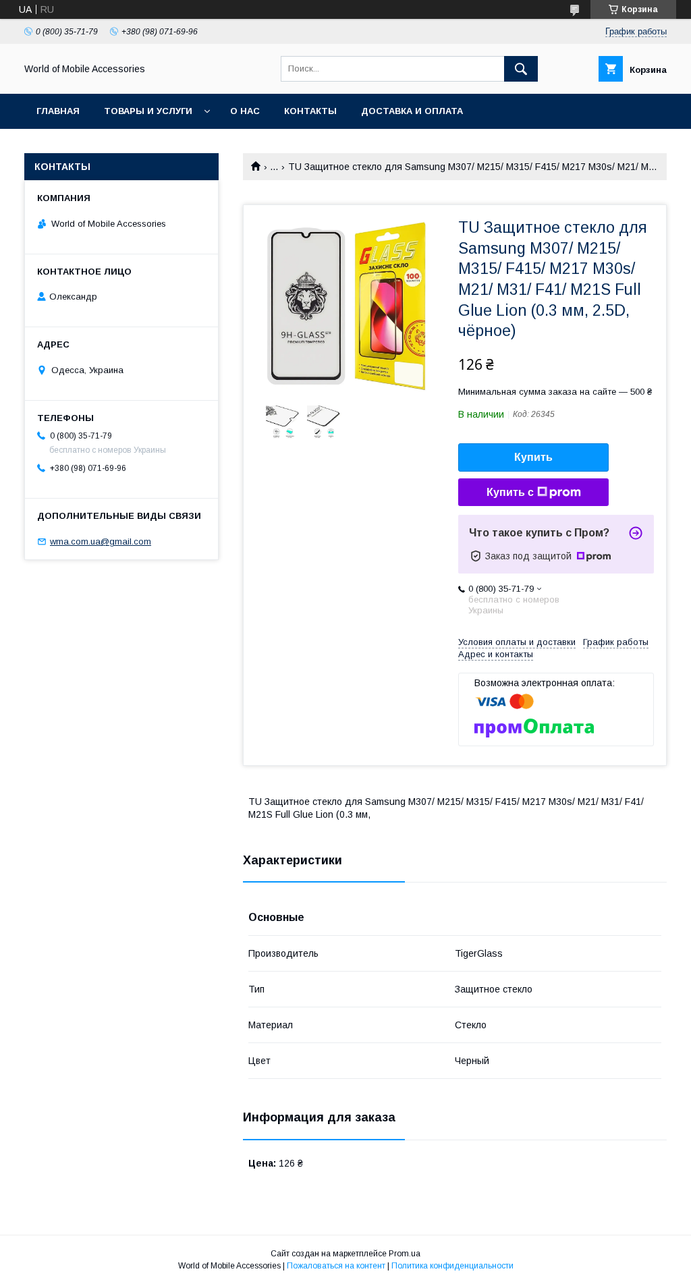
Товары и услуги (148, 111)
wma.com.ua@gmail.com (100, 541)
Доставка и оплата (412, 111)
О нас (245, 111)
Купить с (510, 492)
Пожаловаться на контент (336, 1266)
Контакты (310, 111)
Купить (533, 457)
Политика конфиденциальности (452, 1266)
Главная (58, 111)
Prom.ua (404, 1253)
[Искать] (521, 69)
